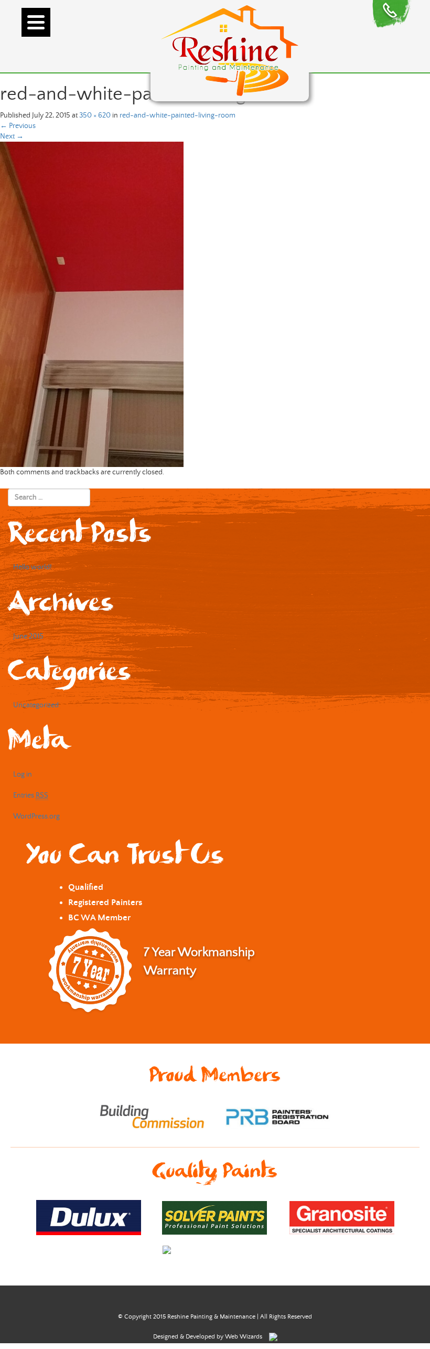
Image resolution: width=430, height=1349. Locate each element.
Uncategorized (36, 705)
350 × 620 (95, 115)
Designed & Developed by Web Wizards (208, 1336)
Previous (18, 126)
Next (12, 136)
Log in (22, 774)
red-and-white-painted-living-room (177, 115)
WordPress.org (36, 816)
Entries (30, 795)
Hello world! (32, 567)
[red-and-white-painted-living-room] (92, 304)
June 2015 (28, 636)
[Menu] (36, 22)
